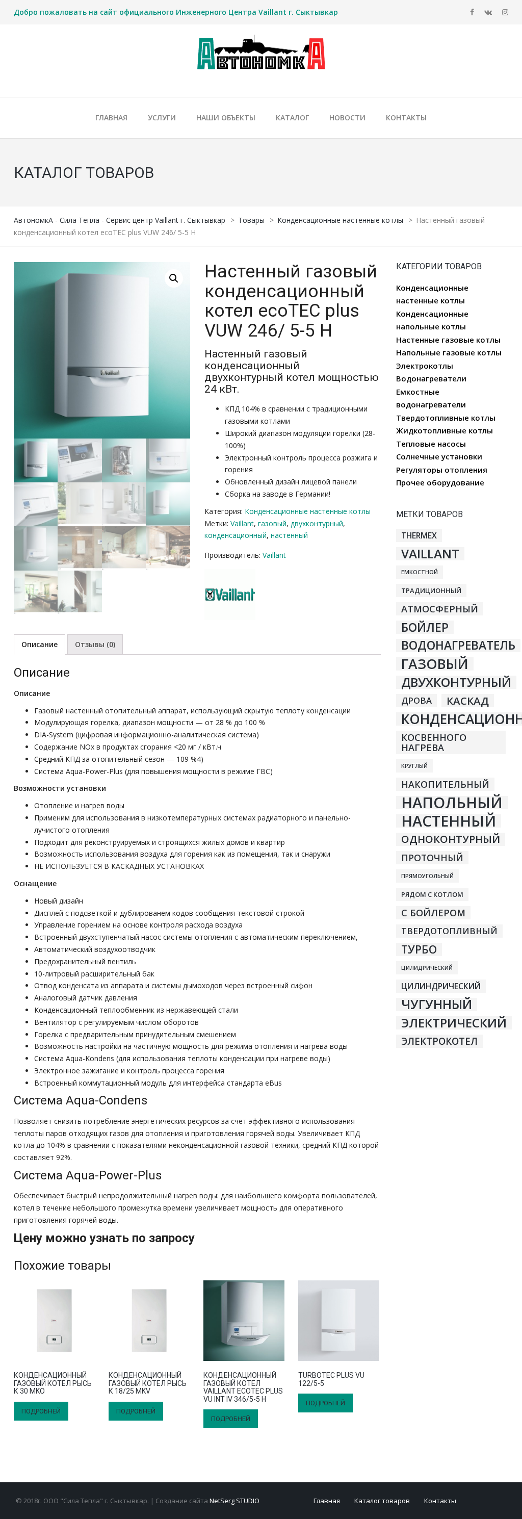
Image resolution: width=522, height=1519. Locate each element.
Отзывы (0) (95, 644)
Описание (39, 644)
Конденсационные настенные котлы (308, 511)
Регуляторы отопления (441, 470)
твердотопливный (449, 931)
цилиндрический (441, 986)
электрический (454, 1022)
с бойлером (433, 913)
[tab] (39, 644)
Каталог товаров (382, 1500)
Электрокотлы (424, 366)
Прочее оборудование (440, 482)
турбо (419, 949)
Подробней (41, 1411)
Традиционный (431, 590)
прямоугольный (427, 876)
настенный (289, 535)
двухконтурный (317, 523)
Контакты (440, 1500)
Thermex (419, 535)
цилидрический (427, 967)
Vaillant (242, 523)
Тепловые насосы (431, 444)
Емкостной (419, 572)
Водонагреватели (431, 378)
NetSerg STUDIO (234, 1500)
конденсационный (235, 535)
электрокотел (439, 1041)
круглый (414, 765)
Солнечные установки (439, 456)
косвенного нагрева (433, 742)
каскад (468, 700)
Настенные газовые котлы (448, 339)
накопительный (445, 784)
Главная (327, 1500)
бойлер (425, 627)
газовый (272, 523)
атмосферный (439, 609)
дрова (416, 700)
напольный (452, 802)
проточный (432, 858)
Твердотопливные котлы (445, 418)
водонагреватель (458, 645)
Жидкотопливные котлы (444, 430)
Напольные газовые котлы (449, 352)
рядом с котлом (432, 894)
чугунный (436, 1004)
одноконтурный (450, 839)
